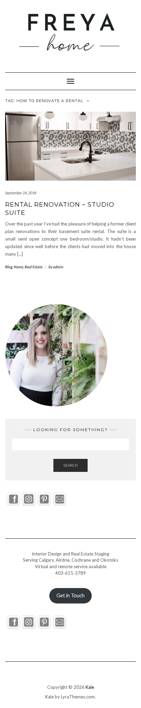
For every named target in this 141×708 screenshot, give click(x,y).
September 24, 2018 (20, 193)
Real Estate (33, 267)
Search (70, 465)
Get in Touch (70, 595)
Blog (8, 267)
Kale (90, 687)
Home (18, 267)
